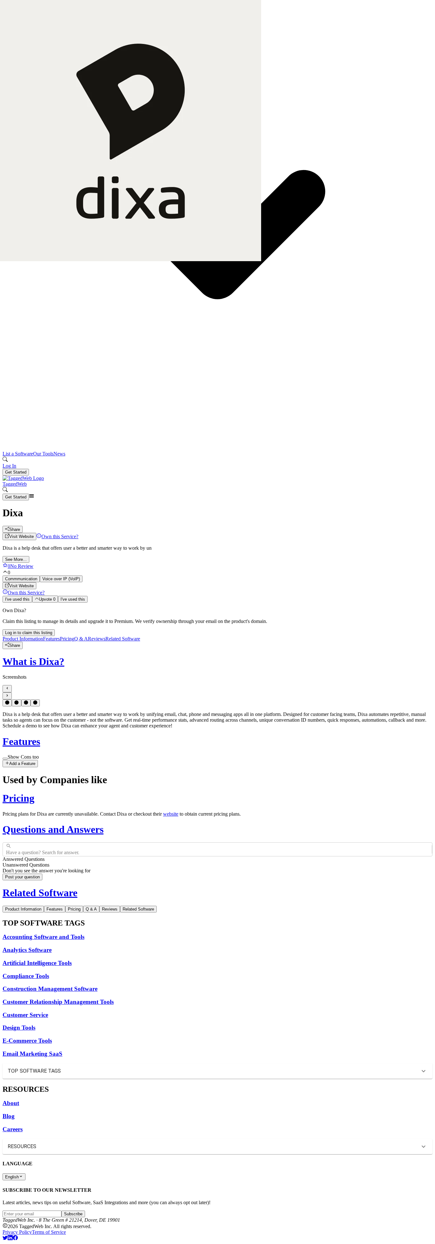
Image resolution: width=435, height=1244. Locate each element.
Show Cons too (23, 757)
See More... (16, 559)
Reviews (96, 638)
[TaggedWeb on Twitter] (5, 1238)
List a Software (18, 453)
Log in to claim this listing (28, 632)
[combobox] (6, 849)
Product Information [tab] (23, 909)
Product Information (23, 638)
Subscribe (73, 1214)
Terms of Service (49, 1232)
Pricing (67, 638)
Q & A (81, 638)
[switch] (5, 759)
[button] (217, 1071)
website (170, 814)
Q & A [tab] (91, 909)
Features (51, 638)
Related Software (122, 638)
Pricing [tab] (74, 909)
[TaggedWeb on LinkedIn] (10, 1238)
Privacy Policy (17, 1232)
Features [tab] (54, 909)
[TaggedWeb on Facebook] (15, 1238)
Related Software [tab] (138, 909)
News (59, 453)
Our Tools (43, 453)
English (12, 1177)
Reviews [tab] (110, 909)
